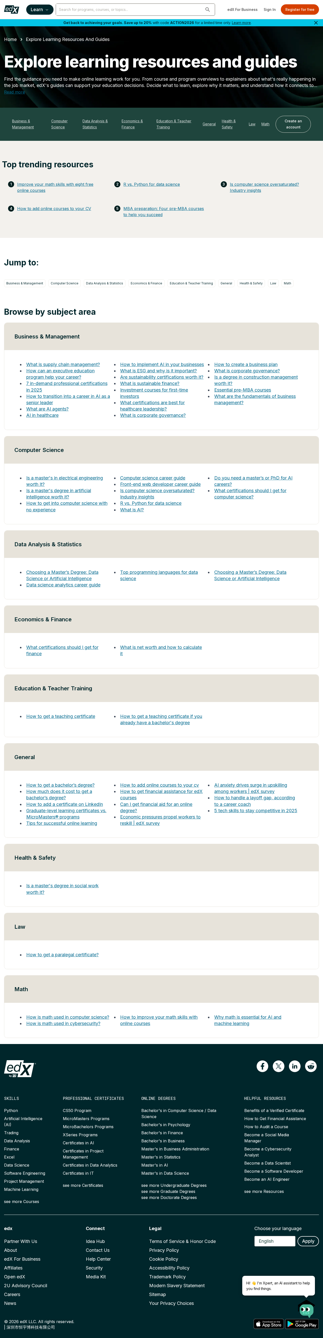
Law (252, 124)
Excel (9, 1157)
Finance (11, 1148)
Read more (14, 92)
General (209, 124)
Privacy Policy (164, 1250)
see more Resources (264, 1191)
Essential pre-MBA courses (242, 390)
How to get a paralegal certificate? (62, 954)
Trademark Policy (167, 1276)
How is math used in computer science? (67, 1017)
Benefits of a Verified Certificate (274, 1110)
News (10, 1303)
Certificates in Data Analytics (90, 1165)
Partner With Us (20, 1241)
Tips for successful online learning (61, 823)
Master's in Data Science (165, 1173)
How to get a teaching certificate (60, 716)
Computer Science (59, 124)
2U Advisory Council (25, 1285)
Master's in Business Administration (175, 1148)
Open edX (14, 1276)
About (10, 1250)
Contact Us (98, 1250)
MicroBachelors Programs (88, 1126)
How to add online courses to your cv (159, 785)
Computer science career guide (152, 478)
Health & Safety (229, 124)
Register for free (299, 9)
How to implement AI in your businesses (162, 364)
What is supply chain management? (63, 364)
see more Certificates (83, 1185)
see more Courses (21, 1201)
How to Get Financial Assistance (275, 1118)
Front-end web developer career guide (160, 484)
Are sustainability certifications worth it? (161, 377)
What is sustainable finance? (149, 383)
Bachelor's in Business (163, 1140)
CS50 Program (77, 1110)
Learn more (241, 22)
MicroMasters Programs (86, 1118)
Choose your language (278, 1228)
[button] (208, 9)
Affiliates (13, 1268)
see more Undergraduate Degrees (174, 1185)
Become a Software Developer (273, 1171)
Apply (308, 1241)
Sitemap (157, 1294)
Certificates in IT (78, 1173)
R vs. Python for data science (151, 184)
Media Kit (96, 1276)
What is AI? (132, 509)
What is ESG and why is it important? (158, 370)
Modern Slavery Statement (177, 1285)
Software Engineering (24, 1173)
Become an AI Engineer (267, 1179)
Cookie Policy (163, 1259)
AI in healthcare (42, 415)
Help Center (98, 1259)
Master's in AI (154, 1165)
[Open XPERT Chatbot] (307, 1307)
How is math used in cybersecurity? (63, 1023)
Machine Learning (21, 1189)
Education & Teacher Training (173, 124)
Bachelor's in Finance (162, 1132)
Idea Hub (95, 1241)
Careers (12, 1294)
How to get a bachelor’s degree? (60, 785)
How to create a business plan (246, 364)
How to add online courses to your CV (54, 208)
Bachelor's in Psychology (165, 1124)
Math (265, 124)
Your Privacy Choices (171, 1303)
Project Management (24, 1181)
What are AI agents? (47, 409)
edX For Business (242, 9)
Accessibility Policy (169, 1268)
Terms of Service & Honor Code (182, 1241)
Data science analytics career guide (63, 584)
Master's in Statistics (160, 1157)
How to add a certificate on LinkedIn (64, 804)
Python (11, 1110)
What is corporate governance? (153, 415)
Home (10, 39)
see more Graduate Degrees (168, 1191)
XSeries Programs (80, 1134)
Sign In (270, 9)
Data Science (16, 1165)
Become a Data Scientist (267, 1163)
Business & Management (23, 124)
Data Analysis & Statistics (95, 124)
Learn (37, 9)
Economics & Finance (132, 124)
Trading (11, 1132)
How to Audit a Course (266, 1126)
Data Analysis (17, 1140)
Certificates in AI (78, 1142)
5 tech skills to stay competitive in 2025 (255, 810)
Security (94, 1268)
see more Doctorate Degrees (169, 1197)
